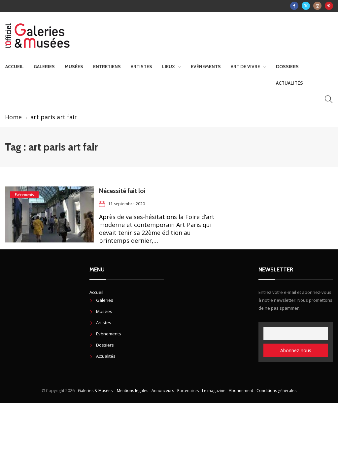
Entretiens (107, 67)
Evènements (206, 67)
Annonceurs (163, 390)
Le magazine (213, 390)
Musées (74, 67)
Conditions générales (276, 390)
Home (13, 117)
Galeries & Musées (95, 390)
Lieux (168, 67)
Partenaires (188, 390)
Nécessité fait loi (122, 191)
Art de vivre (245, 67)
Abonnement (241, 390)
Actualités (289, 83)
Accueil (14, 67)
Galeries (44, 67)
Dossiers (287, 67)
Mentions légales (132, 390)
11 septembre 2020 (126, 204)
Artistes (141, 67)
